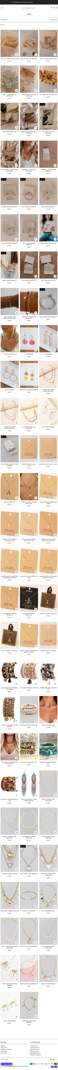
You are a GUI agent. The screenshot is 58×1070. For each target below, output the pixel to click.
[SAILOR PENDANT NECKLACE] (10, 635)
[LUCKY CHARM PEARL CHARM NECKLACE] (10, 931)
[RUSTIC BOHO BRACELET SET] (29, 746)
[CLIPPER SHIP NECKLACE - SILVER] (29, 448)
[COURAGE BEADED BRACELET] (10, 191)
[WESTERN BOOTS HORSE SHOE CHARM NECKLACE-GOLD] (10, 561)
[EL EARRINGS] (48, 338)
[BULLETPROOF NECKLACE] (10, 116)
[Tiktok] (6, 1059)
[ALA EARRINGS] (29, 338)
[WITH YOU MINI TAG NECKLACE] (48, 43)
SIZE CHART (4, 1047)
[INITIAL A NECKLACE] (10, 486)
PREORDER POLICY (35, 1053)
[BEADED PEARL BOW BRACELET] (29, 968)
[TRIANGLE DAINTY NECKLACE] (48, 635)
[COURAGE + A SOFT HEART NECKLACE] (29, 154)
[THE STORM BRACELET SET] (29, 265)
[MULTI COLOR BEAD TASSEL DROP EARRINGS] (29, 784)
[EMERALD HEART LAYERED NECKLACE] (29, 486)
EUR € (54, 1059)
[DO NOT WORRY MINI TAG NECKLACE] (29, 79)
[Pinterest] (4, 1059)
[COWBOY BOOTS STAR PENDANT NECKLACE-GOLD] (29, 635)
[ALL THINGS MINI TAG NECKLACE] (48, 79)
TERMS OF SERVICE (6, 1049)
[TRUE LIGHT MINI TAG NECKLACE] (10, 43)
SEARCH (3, 1046)
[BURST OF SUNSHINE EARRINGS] (29, 374)
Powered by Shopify (22, 1066)
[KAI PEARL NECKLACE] (10, 338)
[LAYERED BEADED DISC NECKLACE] (29, 411)
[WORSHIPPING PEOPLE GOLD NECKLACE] (29, 116)
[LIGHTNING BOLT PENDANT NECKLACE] (10, 598)
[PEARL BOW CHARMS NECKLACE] (10, 895)
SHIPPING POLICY (35, 1047)
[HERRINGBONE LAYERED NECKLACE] (29, 821)
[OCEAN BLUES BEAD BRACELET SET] (48, 746)
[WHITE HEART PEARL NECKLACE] (29, 858)
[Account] (54, 7)
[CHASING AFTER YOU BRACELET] (29, 709)
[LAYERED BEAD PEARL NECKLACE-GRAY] (48, 374)
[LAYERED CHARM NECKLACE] (10, 858)
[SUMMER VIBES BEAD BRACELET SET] (48, 672)
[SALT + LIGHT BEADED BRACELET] (29, 227)
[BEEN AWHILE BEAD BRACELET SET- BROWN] (10, 672)
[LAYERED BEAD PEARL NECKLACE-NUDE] (10, 411)
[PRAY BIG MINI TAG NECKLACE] (29, 43)
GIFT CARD (4, 1053)
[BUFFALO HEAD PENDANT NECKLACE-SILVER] (29, 523)
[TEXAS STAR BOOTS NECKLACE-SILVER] (48, 486)
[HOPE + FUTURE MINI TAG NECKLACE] (10, 79)
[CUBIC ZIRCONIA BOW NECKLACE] (48, 931)
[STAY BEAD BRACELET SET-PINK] (29, 672)
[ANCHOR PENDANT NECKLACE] (48, 598)
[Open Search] (52, 7)
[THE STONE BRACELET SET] (48, 265)
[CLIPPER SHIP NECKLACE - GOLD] (48, 448)
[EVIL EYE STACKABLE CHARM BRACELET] (10, 709)
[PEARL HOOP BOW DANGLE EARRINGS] (10, 968)
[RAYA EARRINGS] (10, 374)
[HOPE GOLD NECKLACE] (48, 709)
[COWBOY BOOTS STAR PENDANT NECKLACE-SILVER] (48, 561)
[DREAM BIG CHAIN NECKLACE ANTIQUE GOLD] (10, 746)
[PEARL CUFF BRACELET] (29, 895)
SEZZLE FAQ (4, 1051)
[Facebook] (1, 1059)
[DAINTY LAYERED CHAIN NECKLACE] (10, 821)
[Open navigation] (10, 7)
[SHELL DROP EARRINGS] (48, 411)
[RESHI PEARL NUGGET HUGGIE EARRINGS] (10, 448)
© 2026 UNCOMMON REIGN (8, 1066)
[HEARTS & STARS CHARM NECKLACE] (48, 858)
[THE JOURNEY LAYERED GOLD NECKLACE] (10, 154)
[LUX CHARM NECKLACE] (48, 895)
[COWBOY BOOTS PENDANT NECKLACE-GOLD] (10, 523)
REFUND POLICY (34, 1049)
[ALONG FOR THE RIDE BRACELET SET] (10, 784)
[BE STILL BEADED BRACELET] (10, 227)
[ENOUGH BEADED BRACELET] (48, 227)
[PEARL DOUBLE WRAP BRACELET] (48, 301)
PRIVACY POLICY (34, 1051)
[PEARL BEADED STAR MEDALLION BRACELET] (10, 301)
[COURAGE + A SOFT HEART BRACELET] (48, 154)
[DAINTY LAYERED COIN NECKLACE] (48, 784)
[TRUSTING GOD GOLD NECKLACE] (48, 116)
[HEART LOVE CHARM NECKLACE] (29, 931)
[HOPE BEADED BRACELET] (48, 191)
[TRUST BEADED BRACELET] (29, 191)
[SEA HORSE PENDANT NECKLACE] (29, 598)
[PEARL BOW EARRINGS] (10, 1005)
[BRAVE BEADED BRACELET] (10, 265)
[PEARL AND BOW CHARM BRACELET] (29, 1005)
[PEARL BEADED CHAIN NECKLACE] (48, 821)
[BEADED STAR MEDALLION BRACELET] (29, 301)
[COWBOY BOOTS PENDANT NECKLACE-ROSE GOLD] (48, 523)
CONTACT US (33, 1046)
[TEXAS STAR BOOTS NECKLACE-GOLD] (29, 561)
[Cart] (56, 7)
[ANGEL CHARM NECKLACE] (48, 968)
